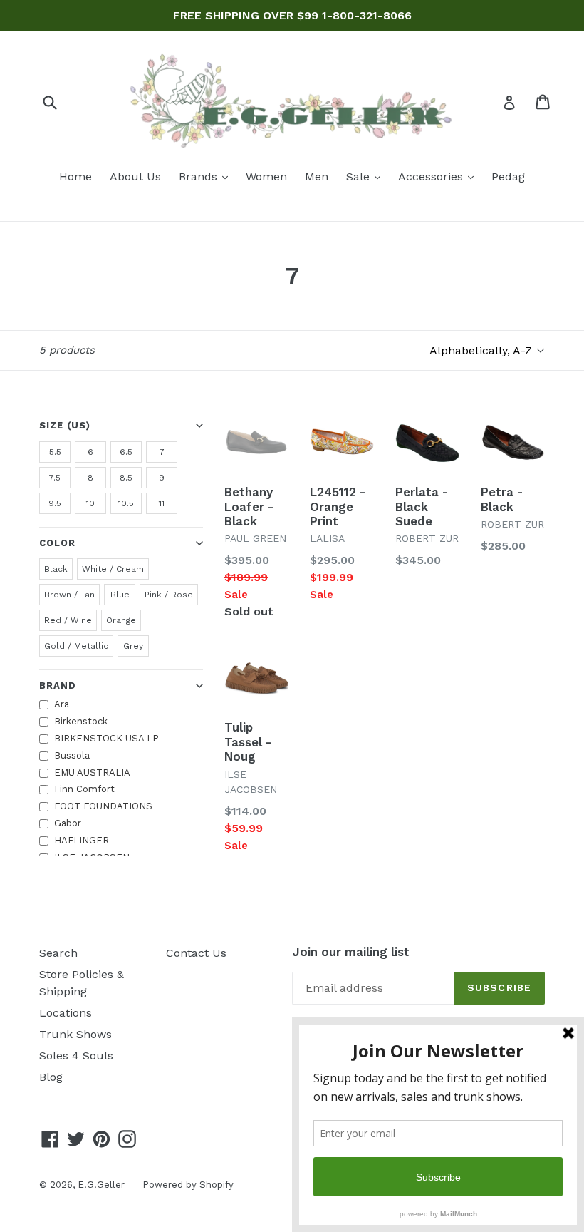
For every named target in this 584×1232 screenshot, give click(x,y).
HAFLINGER (81, 840)
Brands (207, 176)
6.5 (126, 452)
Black (56, 569)
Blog (51, 1077)
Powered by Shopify (188, 1184)
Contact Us (196, 953)
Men (316, 176)
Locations (65, 1013)
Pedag (508, 176)
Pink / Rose (169, 595)
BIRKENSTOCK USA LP (106, 738)
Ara (61, 704)
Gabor (67, 823)
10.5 (126, 503)
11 (162, 503)
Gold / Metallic (76, 646)
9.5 (54, 503)
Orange (121, 620)
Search (58, 953)
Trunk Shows (75, 1034)
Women (266, 176)
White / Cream (113, 569)
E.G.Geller (101, 1184)
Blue (120, 595)
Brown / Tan (69, 595)
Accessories (439, 176)
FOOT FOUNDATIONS (103, 806)
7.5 (55, 478)
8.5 (126, 478)
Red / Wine (68, 620)
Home (75, 176)
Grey (133, 646)
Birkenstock (81, 721)
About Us (135, 176)
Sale (366, 176)
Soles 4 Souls (76, 1055)
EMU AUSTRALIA (92, 772)
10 (90, 503)
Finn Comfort (84, 789)
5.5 (55, 452)
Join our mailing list (351, 952)
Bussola (72, 755)
